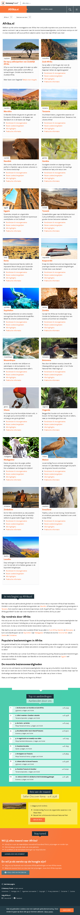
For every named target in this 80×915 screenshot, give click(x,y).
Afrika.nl (6, 17)
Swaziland (46, 509)
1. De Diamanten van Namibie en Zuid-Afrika (29, 708)
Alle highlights (49, 79)
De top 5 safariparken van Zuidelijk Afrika (19, 62)
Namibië (7, 161)
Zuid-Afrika (47, 61)
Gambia (45, 161)
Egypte (7, 210)
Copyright (42, 891)
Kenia (6, 260)
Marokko (8, 111)
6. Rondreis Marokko (22, 746)
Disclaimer (64, 891)
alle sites (26, 3)
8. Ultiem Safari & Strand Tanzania (26, 761)
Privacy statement (53, 891)
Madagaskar (9, 459)
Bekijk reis (37, 819)
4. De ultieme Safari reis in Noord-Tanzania (29, 731)
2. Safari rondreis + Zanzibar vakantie (27, 715)
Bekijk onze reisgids (30, 79)
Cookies (72, 891)
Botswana (46, 360)
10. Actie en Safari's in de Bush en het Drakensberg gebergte (34, 777)
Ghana (6, 409)
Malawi (45, 459)
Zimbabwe (8, 509)
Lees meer (61, 33)
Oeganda (46, 409)
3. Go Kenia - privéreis (22, 723)
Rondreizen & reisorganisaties (55, 73)
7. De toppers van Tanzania (24, 754)
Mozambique (9, 360)
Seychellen (8, 310)
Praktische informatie (51, 81)
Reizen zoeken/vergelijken (53, 76)
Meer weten (48, 912)
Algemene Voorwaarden (29, 891)
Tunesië (45, 210)
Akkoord (67, 910)
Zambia (45, 310)
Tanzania (46, 111)
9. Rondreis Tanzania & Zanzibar (25, 769)
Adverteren (5, 891)
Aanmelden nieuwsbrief (15, 854)
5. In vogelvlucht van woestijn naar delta (28, 738)
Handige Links (15, 891)
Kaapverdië (47, 260)
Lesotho (7, 559)
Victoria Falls (63, 632)
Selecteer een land (21, 17)
